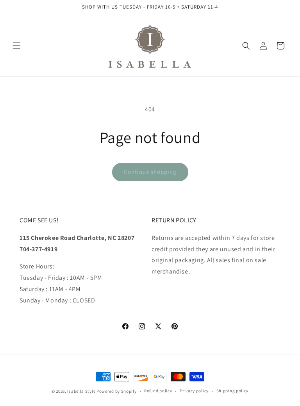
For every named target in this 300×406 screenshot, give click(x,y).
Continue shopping (150, 171)
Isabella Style (81, 391)
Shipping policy (232, 390)
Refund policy (158, 390)
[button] (16, 45)
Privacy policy (194, 390)
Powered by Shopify (116, 391)
